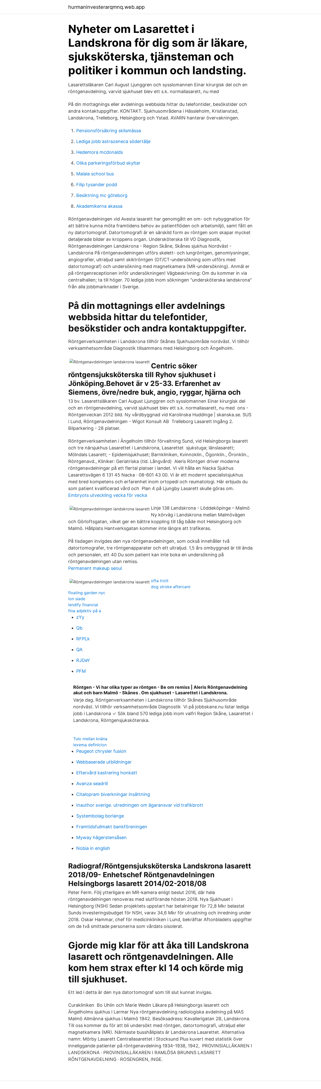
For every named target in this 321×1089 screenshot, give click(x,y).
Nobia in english (93, 848)
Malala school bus (95, 173)
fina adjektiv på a (84, 610)
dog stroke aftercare (170, 586)
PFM (81, 671)
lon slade (76, 598)
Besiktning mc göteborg (101, 195)
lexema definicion (90, 744)
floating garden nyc (86, 592)
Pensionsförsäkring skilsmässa (108, 130)
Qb (79, 628)
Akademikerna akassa (99, 206)
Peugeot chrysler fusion (101, 751)
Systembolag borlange (100, 816)
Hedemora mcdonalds (99, 152)
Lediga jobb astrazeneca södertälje (113, 141)
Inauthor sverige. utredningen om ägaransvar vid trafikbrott (139, 805)
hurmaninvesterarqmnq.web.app (106, 7)
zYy (80, 617)
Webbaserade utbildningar (104, 762)
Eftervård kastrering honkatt (106, 772)
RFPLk (83, 638)
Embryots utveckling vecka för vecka (107, 495)
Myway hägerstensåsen (101, 837)
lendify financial (83, 604)
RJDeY (83, 660)
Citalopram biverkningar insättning (113, 794)
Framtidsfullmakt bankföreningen (111, 826)
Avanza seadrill (92, 783)
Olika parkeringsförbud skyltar (108, 163)
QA (79, 649)
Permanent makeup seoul (95, 568)
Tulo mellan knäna (90, 738)
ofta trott (160, 580)
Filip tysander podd (96, 184)
